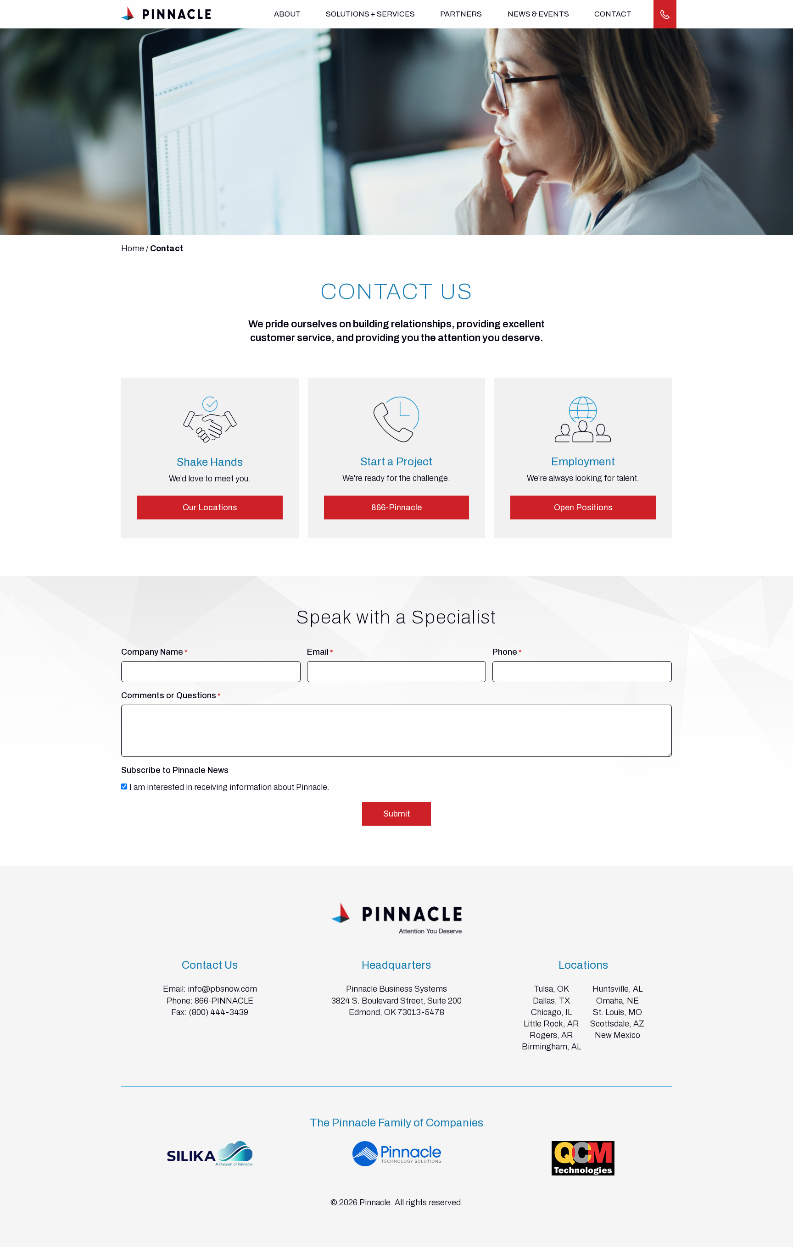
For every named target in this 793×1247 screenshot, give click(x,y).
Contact (612, 14)
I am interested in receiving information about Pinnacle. (229, 787)
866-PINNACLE (224, 1000)
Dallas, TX (551, 1000)
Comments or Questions (168, 695)
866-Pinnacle (396, 507)
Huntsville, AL (617, 988)
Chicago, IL (551, 1012)
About (287, 14)
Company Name (152, 652)
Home (132, 248)
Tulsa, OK (551, 988)
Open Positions (583, 507)
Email (318, 652)
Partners (461, 14)
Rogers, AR (551, 1035)
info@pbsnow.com (222, 988)
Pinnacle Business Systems (396, 988)
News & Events (538, 14)
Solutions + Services (370, 14)
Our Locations (210, 507)
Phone (504, 652)
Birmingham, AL (551, 1046)
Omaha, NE (617, 1000)
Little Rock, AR (551, 1023)
